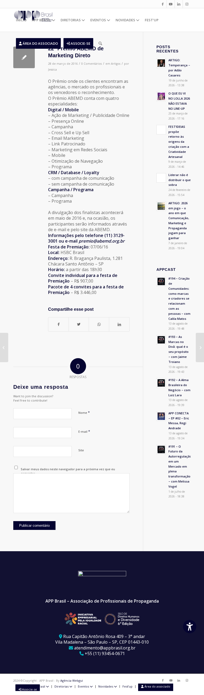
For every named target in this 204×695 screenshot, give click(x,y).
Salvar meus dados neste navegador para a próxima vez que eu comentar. (68, 471)
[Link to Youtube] (171, 4)
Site (81, 450)
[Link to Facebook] (163, 4)
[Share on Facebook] (58, 324)
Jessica (52, 69)
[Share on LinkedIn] (119, 324)
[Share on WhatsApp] (99, 324)
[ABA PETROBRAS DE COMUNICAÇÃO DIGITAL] (4, 347)
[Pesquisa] (100, 43)
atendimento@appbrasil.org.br (104, 648)
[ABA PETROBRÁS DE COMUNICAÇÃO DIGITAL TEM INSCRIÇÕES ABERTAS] (200, 347)
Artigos (115, 64)
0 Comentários (91, 64)
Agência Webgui (71, 680)
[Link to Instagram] (187, 4)
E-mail (84, 431)
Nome (84, 412)
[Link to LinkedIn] (178, 4)
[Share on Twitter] (79, 324)
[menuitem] (21, 20)
